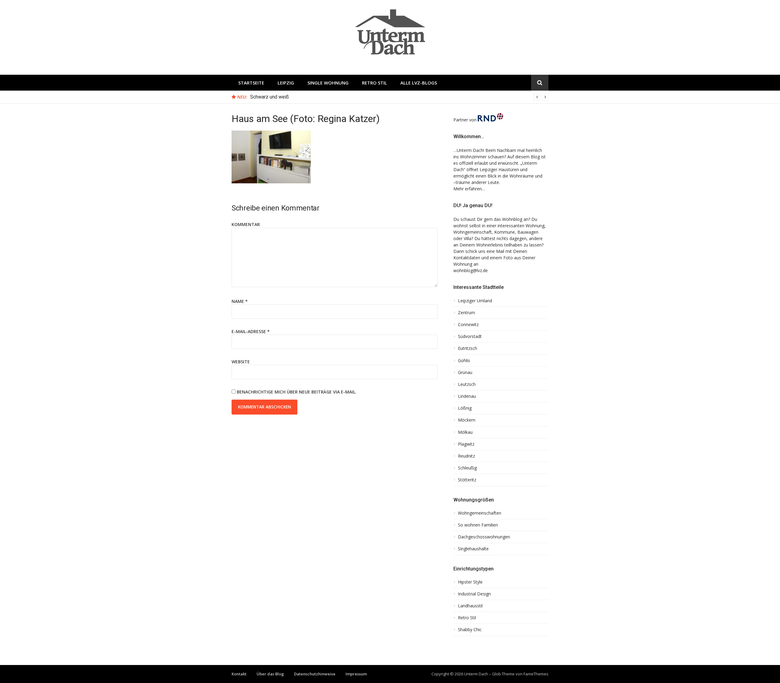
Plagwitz (466, 444)
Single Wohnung (328, 83)
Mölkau (465, 432)
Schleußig (467, 468)
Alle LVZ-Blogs (418, 83)
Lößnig (465, 408)
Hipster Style (470, 582)
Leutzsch (467, 384)
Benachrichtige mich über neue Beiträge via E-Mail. (296, 392)
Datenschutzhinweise (314, 674)
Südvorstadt (470, 336)
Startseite (251, 83)
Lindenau (467, 396)
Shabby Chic (470, 629)
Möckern (466, 420)
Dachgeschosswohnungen (484, 537)
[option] (399, 97)
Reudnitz (466, 456)
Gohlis (464, 360)
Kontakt (239, 674)
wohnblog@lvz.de (470, 270)
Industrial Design (474, 594)
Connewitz (468, 324)
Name (240, 301)
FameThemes (535, 674)
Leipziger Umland (475, 301)
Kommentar (246, 224)
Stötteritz (467, 480)
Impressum (356, 674)
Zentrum (466, 312)
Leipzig (286, 83)
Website (241, 362)
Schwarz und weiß (269, 97)
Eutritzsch (467, 348)
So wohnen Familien (478, 525)
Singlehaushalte (473, 549)
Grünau (465, 372)
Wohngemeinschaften (479, 513)
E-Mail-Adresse (251, 331)
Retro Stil (374, 83)
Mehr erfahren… (469, 189)
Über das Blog (270, 674)
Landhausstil (470, 606)
